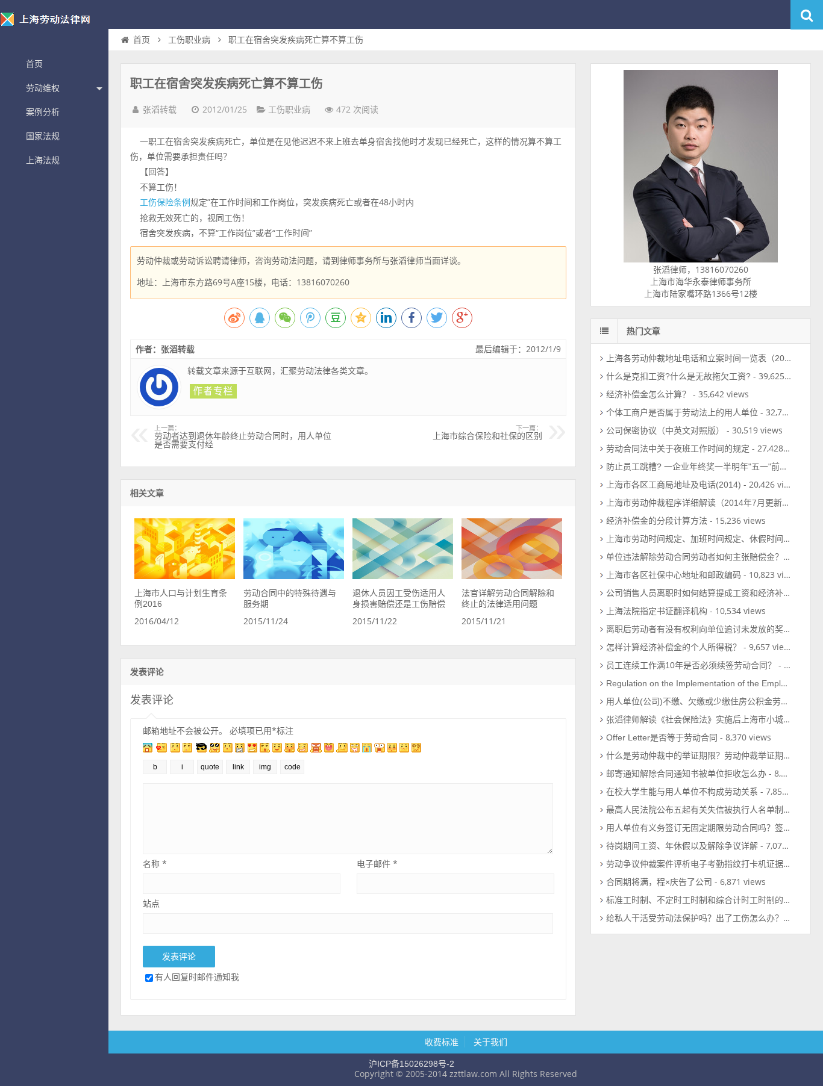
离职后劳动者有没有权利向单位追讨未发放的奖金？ (703, 629)
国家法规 (43, 136)
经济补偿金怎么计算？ (648, 394)
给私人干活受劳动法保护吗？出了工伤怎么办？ (694, 918)
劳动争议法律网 (54, 26)
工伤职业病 (189, 40)
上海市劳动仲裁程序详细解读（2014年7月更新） (698, 502)
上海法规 (43, 160)
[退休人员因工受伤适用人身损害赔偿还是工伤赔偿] (402, 576)
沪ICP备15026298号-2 (411, 1064)
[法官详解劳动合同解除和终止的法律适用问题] (512, 576)
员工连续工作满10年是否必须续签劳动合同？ (691, 665)
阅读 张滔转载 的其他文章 (213, 391)
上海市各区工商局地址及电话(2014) (673, 484)
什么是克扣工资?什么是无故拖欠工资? (678, 376)
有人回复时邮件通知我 (197, 976)
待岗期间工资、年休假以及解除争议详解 (682, 846)
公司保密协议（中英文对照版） (665, 430)
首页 (34, 64)
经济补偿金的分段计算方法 (656, 521)
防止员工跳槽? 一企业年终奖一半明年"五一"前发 (697, 466)
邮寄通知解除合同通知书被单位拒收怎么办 (686, 773)
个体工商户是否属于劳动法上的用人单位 (682, 412)
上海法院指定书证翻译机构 (656, 611)
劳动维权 (43, 88)
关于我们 (490, 1042)
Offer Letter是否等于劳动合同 (662, 737)
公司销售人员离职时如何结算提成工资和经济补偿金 (703, 593)
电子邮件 (377, 863)
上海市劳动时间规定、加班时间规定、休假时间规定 (703, 539)
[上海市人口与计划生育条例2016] (184, 576)
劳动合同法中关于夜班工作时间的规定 (677, 448)
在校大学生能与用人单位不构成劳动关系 (682, 791)
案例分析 (43, 112)
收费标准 (441, 1042)
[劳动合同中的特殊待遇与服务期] (293, 576)
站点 (151, 903)
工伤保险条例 (165, 202)
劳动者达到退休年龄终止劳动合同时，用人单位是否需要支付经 (242, 437)
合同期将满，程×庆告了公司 (659, 882)
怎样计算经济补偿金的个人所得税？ (673, 647)
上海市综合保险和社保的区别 (487, 433)
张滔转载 (160, 109)
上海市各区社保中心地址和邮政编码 (673, 575)
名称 (155, 863)
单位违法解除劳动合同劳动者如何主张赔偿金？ (694, 557)
